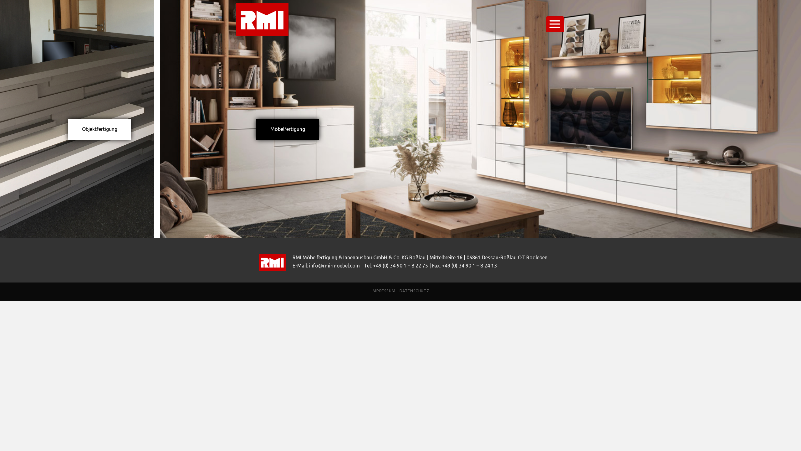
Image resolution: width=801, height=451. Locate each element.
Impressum (383, 291)
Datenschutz (415, 291)
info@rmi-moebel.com (334, 265)
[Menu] (555, 24)
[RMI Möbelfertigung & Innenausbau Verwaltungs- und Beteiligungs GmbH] (267, 19)
